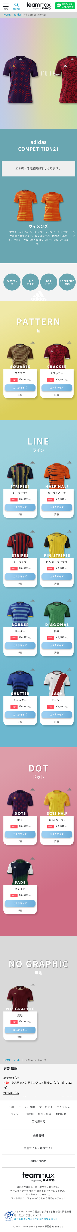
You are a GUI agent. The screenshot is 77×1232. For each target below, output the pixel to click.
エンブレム (64, 1107)
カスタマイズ (20, 388)
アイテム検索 (27, 1107)
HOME (7, 14)
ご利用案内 (38, 1121)
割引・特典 (45, 1114)
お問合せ (61, 1114)
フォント (16, 1114)
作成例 (30, 1114)
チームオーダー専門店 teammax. (46, 1226)
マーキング (46, 1107)
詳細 (20, 395)
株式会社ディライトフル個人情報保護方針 (36, 1219)
